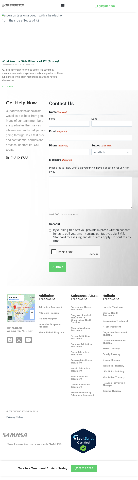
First (52, 118)
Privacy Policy (14, 417)
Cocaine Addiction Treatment (81, 345)
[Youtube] (28, 340)
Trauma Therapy (112, 391)
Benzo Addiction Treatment (80, 337)
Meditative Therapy (114, 377)
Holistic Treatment (113, 307)
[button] (63, 5)
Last (94, 118)
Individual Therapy (113, 365)
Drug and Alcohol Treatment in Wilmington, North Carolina (81, 319)
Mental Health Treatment (110, 314)
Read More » (7, 86)
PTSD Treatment (112, 326)
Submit (58, 267)
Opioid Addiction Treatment (80, 385)
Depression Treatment (115, 321)
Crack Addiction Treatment (80, 353)
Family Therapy (111, 354)
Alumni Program (48, 318)
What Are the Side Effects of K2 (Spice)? (31, 61)
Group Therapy (111, 360)
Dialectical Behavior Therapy (114, 341)
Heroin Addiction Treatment (80, 369)
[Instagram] (19, 340)
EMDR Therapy (111, 348)
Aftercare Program (49, 313)
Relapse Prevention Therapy (114, 384)
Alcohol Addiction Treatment (81, 329)
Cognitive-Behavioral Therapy (115, 333)
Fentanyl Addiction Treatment (82, 361)
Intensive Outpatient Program (50, 325)
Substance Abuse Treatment (81, 308)
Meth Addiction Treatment (79, 377)
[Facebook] (10, 340)
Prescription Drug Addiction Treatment (82, 393)
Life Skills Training (113, 371)
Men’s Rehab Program (51, 332)
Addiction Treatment (50, 307)
